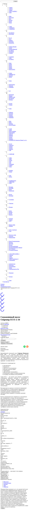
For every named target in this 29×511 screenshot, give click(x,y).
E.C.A (10, 37)
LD (10, 91)
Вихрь (10, 194)
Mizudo (10, 96)
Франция (11, 272)
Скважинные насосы (6, 286)
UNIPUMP (11, 154)
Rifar (10, 121)
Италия (11, 207)
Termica (11, 146)
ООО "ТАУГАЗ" (13, 230)
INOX (10, 77)
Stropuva (11, 139)
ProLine (11, 115)
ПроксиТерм (12, 237)
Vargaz (10, 160)
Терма (10, 267)
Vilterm (10, 165)
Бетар (10, 189)
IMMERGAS (12, 74)
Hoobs (10, 67)
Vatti (10, 161)
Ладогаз (11, 218)
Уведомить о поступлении (6, 343)
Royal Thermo (12, 125)
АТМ (10, 183)
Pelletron (11, 112)
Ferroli (10, 48)
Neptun (10, 104)
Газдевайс (11, 199)
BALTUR (11, 17)
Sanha (10, 130)
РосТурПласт (12, 248)
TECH (10, 144)
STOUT (11, 136)
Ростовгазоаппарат (13, 246)
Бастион (11, 187)
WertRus (11, 170)
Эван (10, 280)
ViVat (10, 166)
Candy (10, 26)
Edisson (11, 40)
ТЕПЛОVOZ (12, 264)
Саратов (11, 255)
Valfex (10, 157)
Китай (10, 213)
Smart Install (12, 132)
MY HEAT (11, 98)
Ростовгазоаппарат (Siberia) (15, 247)
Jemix (10, 80)
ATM (10, 12)
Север (10, 256)
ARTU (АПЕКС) (13, 11)
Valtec (10, 159)
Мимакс (11, 226)
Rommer (11, 123)
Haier (10, 63)
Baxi (10, 19)
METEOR (11, 94)
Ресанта (11, 242)
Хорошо (2, 508)
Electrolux (11, 41)
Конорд (11, 214)
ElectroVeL (11, 43)
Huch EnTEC (12, 69)
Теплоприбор (12, 266)
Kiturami (11, 85)
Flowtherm (11, 51)
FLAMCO (11, 50)
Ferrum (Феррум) (13, 49)
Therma (10, 147)
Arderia (10, 7)
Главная (2, 284)
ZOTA (10, 176)
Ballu (10, 16)
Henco (10, 65)
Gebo (10, 58)
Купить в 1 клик (4, 342)
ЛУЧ (10, 221)
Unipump (3, 411)
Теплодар (11, 265)
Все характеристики (5, 334)
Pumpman (11, 117)
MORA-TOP (12, 97)
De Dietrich (11, 32)
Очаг (10, 231)
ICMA (10, 73)
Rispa (10, 122)
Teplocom (11, 145)
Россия (10, 245)
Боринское (11, 190)
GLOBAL (11, 59)
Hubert (10, 68)
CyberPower (12, 29)
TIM (10, 150)
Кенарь (10, 212)
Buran (10, 22)
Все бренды (6, 281)
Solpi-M (11, 133)
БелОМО (11, 188)
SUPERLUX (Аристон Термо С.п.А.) (18, 140)
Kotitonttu (11, 87)
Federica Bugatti (12, 46)
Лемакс (11, 219)
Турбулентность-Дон (14, 269)
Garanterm (11, 56)
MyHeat (11, 99)
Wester (10, 171)
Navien (10, 103)
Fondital (11, 53)
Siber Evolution (12, 131)
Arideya (11, 8)
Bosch (10, 21)
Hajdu (10, 64)
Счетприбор (12, 260)
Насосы (2, 285)
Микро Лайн (12, 224)
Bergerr (10, 20)
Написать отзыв (4, 328)
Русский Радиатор (13, 250)
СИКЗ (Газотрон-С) (13, 259)
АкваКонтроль (12, 180)
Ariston (10, 10)
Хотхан (11, 276)
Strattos (10, 137)
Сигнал (11, 257)
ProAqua (11, 113)
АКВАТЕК (11, 181)
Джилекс (11, 203)
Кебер (10, 211)
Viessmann (11, 164)
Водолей (11, 195)
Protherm (11, 116)
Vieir (10, 163)
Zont (10, 175)
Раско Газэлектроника (14, 241)
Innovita (11, 75)
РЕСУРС (11, 243)
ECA (10, 39)
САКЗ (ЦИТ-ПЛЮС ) (14, 254)
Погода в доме (12, 235)
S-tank (10, 128)
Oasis (10, 108)
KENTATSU (12, 84)
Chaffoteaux (11, 27)
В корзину (3, 340)
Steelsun (11, 135)
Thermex (11, 149)
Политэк (11, 236)
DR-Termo (11, 34)
